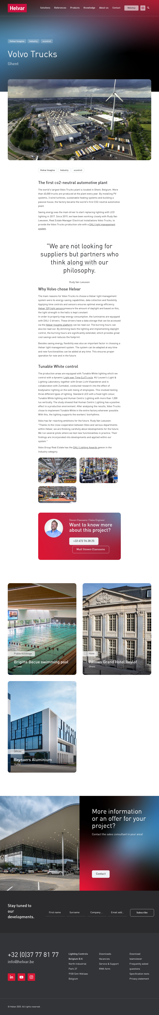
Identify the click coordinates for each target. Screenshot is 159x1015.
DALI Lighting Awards (85, 447)
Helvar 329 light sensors (51, 308)
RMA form (104, 969)
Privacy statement (139, 979)
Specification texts (139, 974)
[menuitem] (45, 8)
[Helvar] (17, 8)
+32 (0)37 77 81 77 (33, 955)
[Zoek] (149, 8)
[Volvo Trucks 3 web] (100, 470)
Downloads (105, 954)
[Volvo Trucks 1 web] (59, 470)
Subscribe (142, 913)
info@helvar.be (21, 962)
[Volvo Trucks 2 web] (59, 495)
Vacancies (104, 959)
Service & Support (109, 964)
